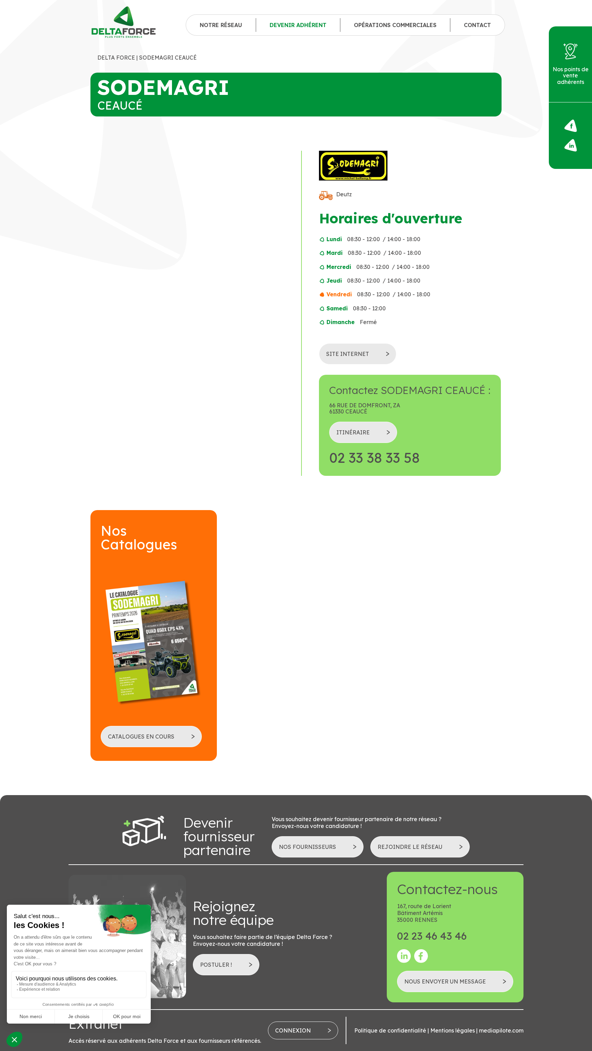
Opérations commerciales (395, 25)
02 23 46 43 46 (432, 936)
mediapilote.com (501, 1030)
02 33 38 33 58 (374, 458)
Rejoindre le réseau (410, 846)
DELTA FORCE (116, 57)
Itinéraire (353, 432)
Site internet (347, 353)
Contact (477, 25)
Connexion (293, 1030)
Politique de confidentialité (390, 1030)
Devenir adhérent (298, 25)
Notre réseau (221, 25)
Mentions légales (452, 1030)
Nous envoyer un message (445, 981)
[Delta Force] (124, 25)
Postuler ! (216, 964)
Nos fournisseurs (307, 846)
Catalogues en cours (141, 736)
